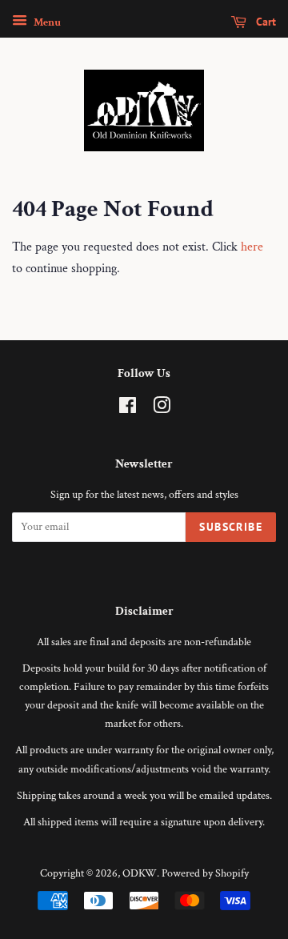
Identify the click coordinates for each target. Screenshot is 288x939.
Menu (46, 22)
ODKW (139, 873)
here (252, 247)
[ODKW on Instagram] (161, 409)
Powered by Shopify (205, 873)
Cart (264, 21)
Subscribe (230, 527)
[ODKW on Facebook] (127, 409)
